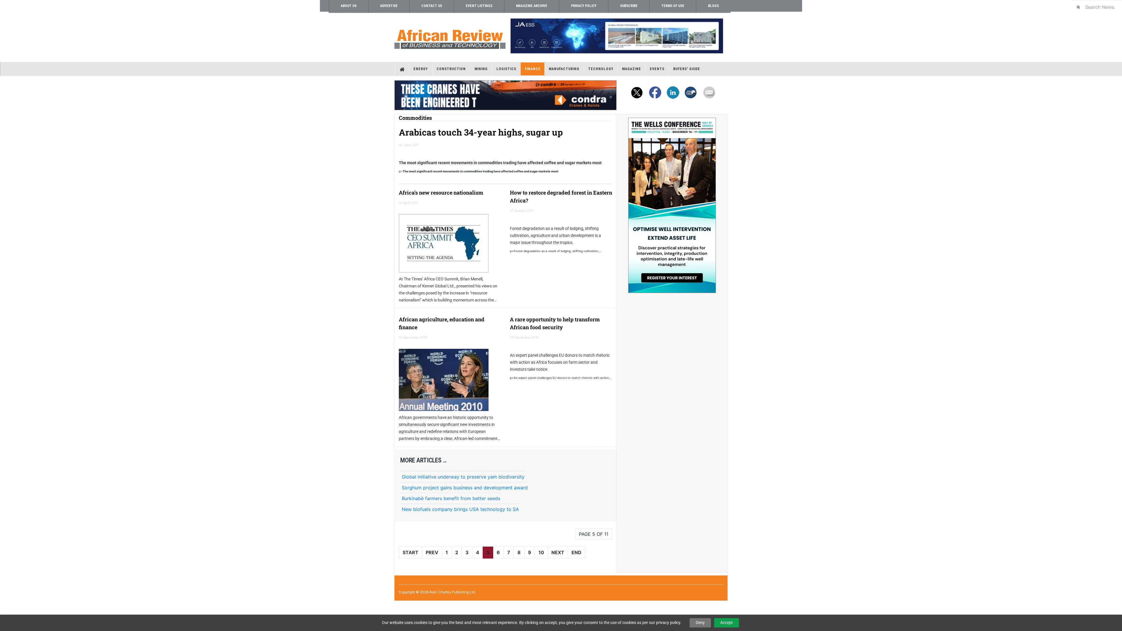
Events (657, 69)
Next (557, 552)
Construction (451, 69)
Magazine (631, 69)
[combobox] (1096, 7)
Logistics (506, 69)
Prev (432, 552)
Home (402, 69)
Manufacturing (564, 69)
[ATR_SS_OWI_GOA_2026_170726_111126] (672, 205)
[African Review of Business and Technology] (449, 37)
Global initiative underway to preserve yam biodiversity (463, 477)
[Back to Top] (4, 605)
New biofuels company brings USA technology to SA (460, 509)
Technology (600, 69)
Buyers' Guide (686, 69)
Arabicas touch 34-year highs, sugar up (481, 132)
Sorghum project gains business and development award (465, 487)
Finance (533, 69)
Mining (481, 69)
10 (541, 552)
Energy (420, 69)
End (576, 552)
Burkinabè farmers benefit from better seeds (451, 498)
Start (410, 552)
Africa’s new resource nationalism (441, 192)
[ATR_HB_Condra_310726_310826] (505, 95)
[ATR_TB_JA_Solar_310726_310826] (616, 35)
